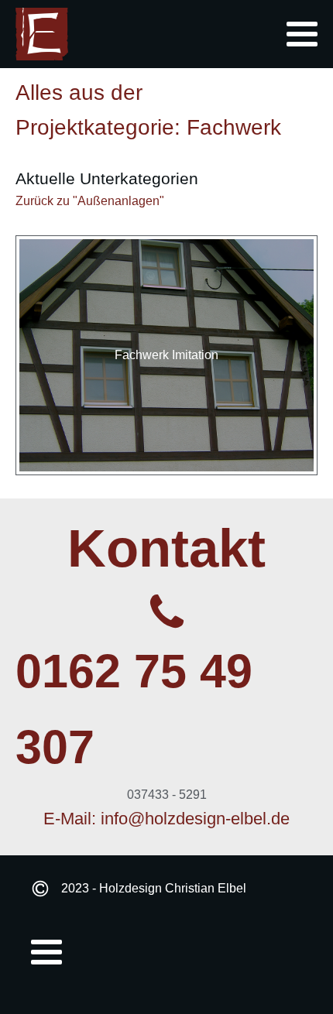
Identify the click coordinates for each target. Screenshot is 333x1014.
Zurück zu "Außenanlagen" (89, 200)
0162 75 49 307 (133, 709)
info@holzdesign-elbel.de (195, 818)
